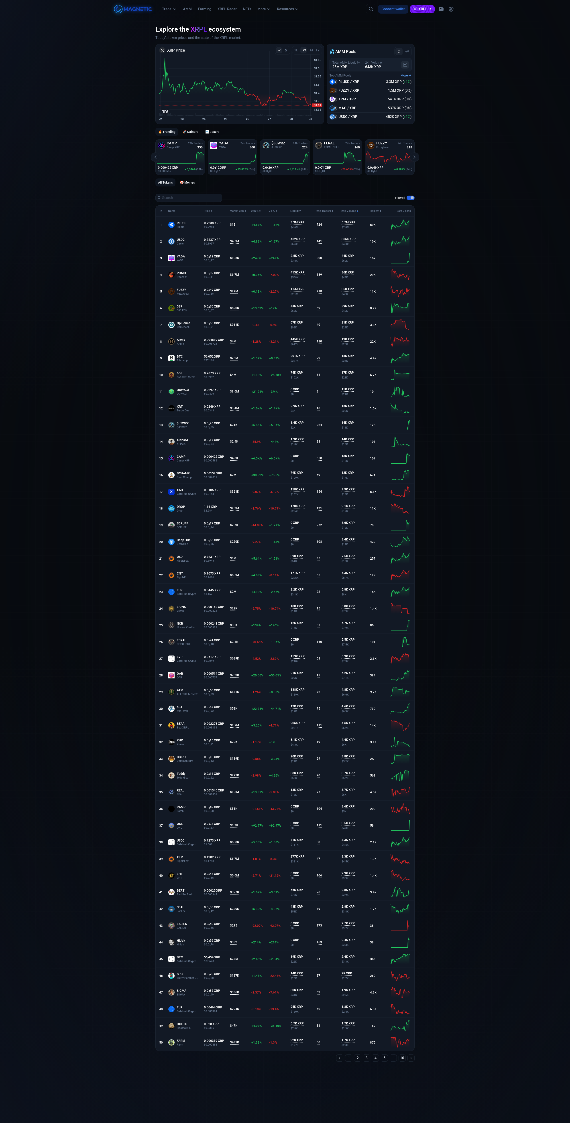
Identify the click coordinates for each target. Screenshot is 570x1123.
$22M (234, 291)
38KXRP (297, 306)
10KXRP (297, 606)
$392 (233, 942)
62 (318, 992)
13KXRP (348, 456)
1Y (318, 50)
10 (402, 1058)
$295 (233, 925)
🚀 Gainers (190, 132)
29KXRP (348, 306)
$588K (234, 842)
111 (319, 725)
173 (319, 925)
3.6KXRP (348, 806)
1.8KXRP (348, 1006)
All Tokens (165, 182)
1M (310, 50)
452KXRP (298, 239)
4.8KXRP (348, 689)
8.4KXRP (348, 539)
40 (318, 324)
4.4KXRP (348, 739)
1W (303, 50)
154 (319, 491)
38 (318, 441)
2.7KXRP (348, 923)
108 (319, 541)
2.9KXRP (297, 406)
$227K (234, 775)
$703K (234, 675)
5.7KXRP (348, 623)
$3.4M (234, 408)
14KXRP (348, 422)
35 (318, 558)
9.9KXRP (348, 489)
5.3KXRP (348, 656)
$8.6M (234, 391)
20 (318, 775)
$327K (234, 892)
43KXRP (297, 906)
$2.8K (234, 641)
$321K (234, 491)
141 (319, 241)
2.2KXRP (297, 589)
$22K (233, 608)
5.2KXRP (348, 673)
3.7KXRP (348, 773)
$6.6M (234, 575)
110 (319, 341)
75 (318, 708)
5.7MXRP (348, 222)
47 (318, 675)
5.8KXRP (348, 589)
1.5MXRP (297, 289)
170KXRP (298, 506)
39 (318, 909)
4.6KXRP (348, 706)
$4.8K (234, 458)
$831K (234, 692)
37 (318, 975)
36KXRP (348, 272)
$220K (234, 909)
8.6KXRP (348, 522)
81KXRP (297, 840)
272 (319, 525)
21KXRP (348, 322)
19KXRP (348, 339)
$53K (233, 708)
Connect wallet (393, 9)
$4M (233, 341)
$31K (233, 808)
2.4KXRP (348, 940)
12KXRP (348, 472)
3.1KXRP (297, 739)
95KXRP (297, 1006)
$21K (233, 425)
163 (319, 942)
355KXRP (349, 239)
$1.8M (234, 792)
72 (318, 692)
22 (318, 591)
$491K (234, 1042)
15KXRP (348, 389)
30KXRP (297, 990)
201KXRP (298, 356)
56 (318, 575)
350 (319, 458)
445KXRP (298, 339)
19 (318, 742)
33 (318, 842)
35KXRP (348, 289)
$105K (234, 258)
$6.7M (234, 274)
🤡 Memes (187, 182)
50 (318, 1042)
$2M (233, 475)
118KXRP (298, 489)
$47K (233, 1025)
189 (319, 274)
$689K (234, 658)
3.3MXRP (297, 222)
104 (319, 808)
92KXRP (297, 1040)
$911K (234, 324)
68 (318, 658)
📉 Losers (212, 132)
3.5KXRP (348, 823)
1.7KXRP (348, 1023)
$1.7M (234, 725)
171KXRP (298, 573)
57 (318, 625)
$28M (234, 959)
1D (296, 50)
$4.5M (234, 241)
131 (319, 508)
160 (319, 641)
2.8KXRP (348, 890)
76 (318, 792)
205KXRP (298, 723)
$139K (234, 758)
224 (319, 425)
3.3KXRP (348, 840)
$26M (234, 358)
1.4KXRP (297, 422)
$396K (234, 992)
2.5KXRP (297, 255)
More (404, 75)
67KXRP (297, 322)
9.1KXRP (348, 506)
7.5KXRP (348, 556)
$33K (233, 625)
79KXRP (297, 472)
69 (318, 308)
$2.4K (234, 441)
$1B (233, 224)
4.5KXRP (348, 723)
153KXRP (298, 656)
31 (318, 1025)
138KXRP (298, 689)
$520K (234, 308)
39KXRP (297, 556)
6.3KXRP (348, 573)
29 (318, 358)
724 (319, 224)
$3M (233, 558)
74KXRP (297, 372)
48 (318, 408)
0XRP (295, 389)
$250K (234, 541)
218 (319, 291)
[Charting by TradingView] (165, 111)
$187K (234, 975)
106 (319, 875)
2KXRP (347, 973)
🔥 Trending (166, 132)
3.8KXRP (348, 756)
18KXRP (348, 356)
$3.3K (234, 825)
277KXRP (298, 856)
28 (318, 892)
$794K (234, 1009)
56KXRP (297, 890)
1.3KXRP (297, 439)
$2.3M (234, 508)
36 (318, 959)
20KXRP (297, 756)
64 (318, 374)
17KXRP (348, 372)
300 (319, 258)
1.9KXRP (348, 990)
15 (318, 608)
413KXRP (298, 272)
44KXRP (348, 255)
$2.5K (234, 525)
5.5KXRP (348, 639)
